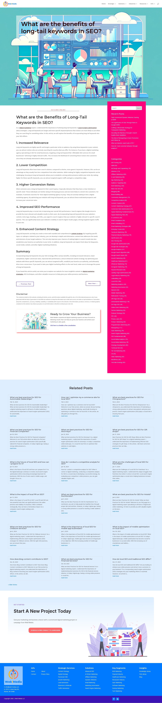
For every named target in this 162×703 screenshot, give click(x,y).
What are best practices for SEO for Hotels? (131, 494)
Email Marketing (90, 682)
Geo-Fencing (115, 241)
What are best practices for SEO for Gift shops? (129, 430)
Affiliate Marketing (117, 174)
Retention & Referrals (64, 685)
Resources (143, 4)
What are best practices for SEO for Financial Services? (76, 560)
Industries (132, 4)
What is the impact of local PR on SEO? (27, 494)
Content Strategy (63, 671)
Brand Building (115, 194)
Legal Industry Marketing (119, 275)
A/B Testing (115, 162)
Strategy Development (118, 345)
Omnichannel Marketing (118, 302)
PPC (112, 316)
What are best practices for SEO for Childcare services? (25, 528)
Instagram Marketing (117, 267)
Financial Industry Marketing (120, 235)
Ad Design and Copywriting (119, 168)
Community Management (119, 197)
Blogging (114, 191)
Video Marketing (116, 357)
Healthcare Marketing (118, 261)
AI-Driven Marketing (91, 674)
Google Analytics (116, 249)
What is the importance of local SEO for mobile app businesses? (78, 528)
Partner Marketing (117, 310)
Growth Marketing (117, 258)
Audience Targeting (117, 183)
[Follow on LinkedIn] (117, 698)
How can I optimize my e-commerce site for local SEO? (80, 398)
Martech (113, 290)
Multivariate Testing (117, 296)
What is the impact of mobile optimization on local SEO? (131, 528)
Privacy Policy (45, 674)
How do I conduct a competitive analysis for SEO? (80, 463)
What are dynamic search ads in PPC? (122, 143)
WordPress (114, 359)
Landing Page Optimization (119, 273)
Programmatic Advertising (119, 325)
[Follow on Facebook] (113, 698)
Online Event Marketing (118, 307)
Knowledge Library (145, 671)
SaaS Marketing (116, 330)
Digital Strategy (63, 674)
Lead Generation (63, 682)
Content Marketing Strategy (120, 206)
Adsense (113, 171)
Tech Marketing (117, 691)
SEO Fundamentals (117, 336)
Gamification (115, 238)
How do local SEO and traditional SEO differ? (131, 559)
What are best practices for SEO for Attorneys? (76, 430)
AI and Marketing (116, 177)
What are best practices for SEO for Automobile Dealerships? (25, 398)
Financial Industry (117, 674)
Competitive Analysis (117, 200)
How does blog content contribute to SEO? (29, 559)
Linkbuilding (114, 278)
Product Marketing (117, 322)
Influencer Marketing (117, 264)
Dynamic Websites (91, 680)
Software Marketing (118, 685)
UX (112, 354)
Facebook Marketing (117, 232)
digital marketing (25, 128)
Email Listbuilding (116, 223)
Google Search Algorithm (119, 252)
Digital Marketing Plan (118, 215)
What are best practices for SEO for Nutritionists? (76, 495)
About (45, 671)
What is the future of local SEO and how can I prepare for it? (29, 463)
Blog (142, 677)
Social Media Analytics (118, 339)
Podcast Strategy (116, 313)
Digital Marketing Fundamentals (121, 212)
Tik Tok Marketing (116, 351)
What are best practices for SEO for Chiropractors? (128, 398)
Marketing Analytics (117, 284)
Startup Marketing (118, 688)
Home (104, 4)
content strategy (77, 233)
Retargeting (115, 328)
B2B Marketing (116, 186)
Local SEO (114, 281)
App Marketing (115, 180)
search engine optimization (87, 128)
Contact (35, 674)
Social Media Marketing (118, 342)
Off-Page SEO (115, 299)
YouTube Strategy (116, 362)
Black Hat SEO (115, 189)
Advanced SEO (89, 671)
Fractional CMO (63, 677)
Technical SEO (115, 348)
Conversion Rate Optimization (120, 209)
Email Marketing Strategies (119, 226)
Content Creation (116, 203)
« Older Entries (12, 585)
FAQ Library (144, 674)
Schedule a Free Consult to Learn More (45, 630)
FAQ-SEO (62, 110)
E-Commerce (115, 218)
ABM (112, 165)
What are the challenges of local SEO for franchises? (130, 463)
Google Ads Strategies (118, 246)
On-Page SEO (115, 304)
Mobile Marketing (116, 293)
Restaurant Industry (118, 680)
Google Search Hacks (117, 255)
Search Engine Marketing (119, 333)
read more (13, 416)
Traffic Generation (63, 688)
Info (152, 4)
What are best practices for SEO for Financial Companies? (25, 430)
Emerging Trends (116, 229)
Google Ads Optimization (119, 244)
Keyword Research (117, 270)
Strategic (111, 4)
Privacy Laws (115, 319)
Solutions (121, 4)
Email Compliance (116, 220)
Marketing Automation (118, 287)
